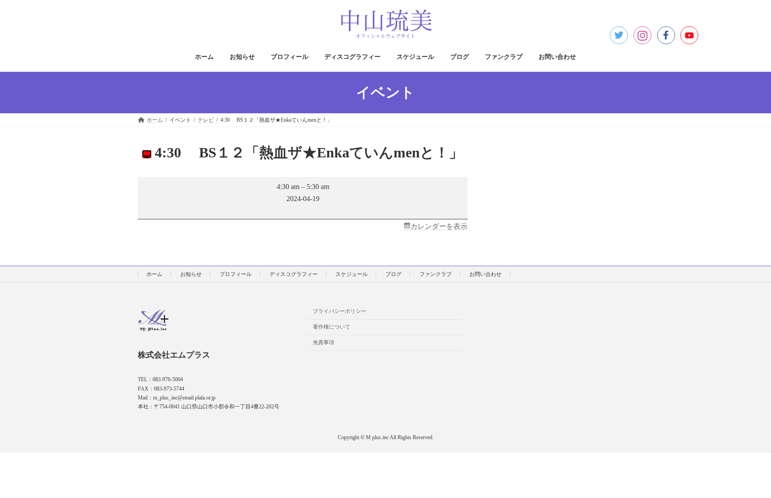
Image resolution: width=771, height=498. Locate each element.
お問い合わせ (485, 274)
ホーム (154, 274)
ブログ (394, 274)
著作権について (331, 327)
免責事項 (323, 342)
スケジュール (352, 274)
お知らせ (191, 274)
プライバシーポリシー (339, 312)
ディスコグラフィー (293, 274)
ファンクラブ (435, 274)
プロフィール (236, 274)
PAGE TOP (745, 474)
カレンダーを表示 (439, 226)
